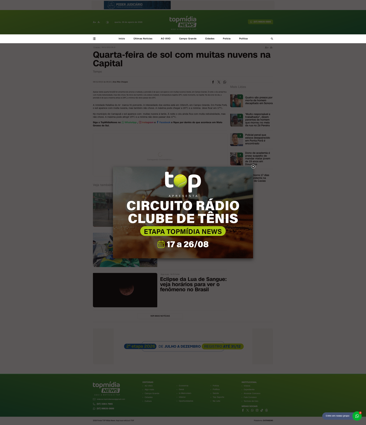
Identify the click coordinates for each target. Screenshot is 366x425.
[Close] (253, 166)
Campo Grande (188, 38)
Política (243, 38)
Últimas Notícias (143, 38)
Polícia (227, 38)
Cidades (209, 38)
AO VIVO (166, 38)
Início (122, 38)
